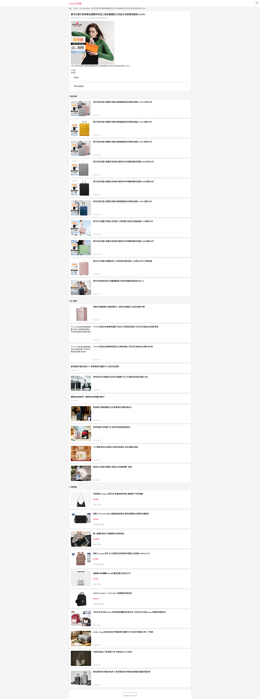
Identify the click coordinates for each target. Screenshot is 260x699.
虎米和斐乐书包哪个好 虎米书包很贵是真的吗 (111, 427)
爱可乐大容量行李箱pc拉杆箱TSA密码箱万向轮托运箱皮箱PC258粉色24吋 (123, 221)
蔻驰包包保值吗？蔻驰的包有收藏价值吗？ (88, 397)
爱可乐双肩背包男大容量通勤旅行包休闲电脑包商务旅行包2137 (118, 281)
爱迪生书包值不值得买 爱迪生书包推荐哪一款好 (112, 467)
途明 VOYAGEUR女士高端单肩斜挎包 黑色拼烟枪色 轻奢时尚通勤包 (121, 514)
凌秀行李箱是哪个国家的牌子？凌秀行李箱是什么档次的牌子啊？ (119, 307)
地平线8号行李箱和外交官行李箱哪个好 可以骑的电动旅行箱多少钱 (120, 377)
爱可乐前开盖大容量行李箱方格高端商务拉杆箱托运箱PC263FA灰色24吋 (122, 102)
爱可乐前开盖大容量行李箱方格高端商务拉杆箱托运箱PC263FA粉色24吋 (122, 142)
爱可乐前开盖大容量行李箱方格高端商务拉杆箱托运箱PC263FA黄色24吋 (122, 122)
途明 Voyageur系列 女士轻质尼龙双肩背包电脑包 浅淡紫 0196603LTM (121, 554)
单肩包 (76, 8)
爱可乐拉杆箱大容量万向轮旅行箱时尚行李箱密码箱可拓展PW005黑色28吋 (123, 182)
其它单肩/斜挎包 (85, 8)
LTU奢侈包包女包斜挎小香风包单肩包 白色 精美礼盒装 (115, 447)
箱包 (70, 8)
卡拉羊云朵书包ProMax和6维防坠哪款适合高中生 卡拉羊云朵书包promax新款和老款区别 (129, 612)
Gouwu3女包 (75, 3)
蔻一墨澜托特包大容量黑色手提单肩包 (108, 534)
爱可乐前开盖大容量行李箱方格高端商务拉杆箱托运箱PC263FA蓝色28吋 (122, 201)
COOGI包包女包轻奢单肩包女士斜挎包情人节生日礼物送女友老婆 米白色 (123, 347)
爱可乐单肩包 (79, 86)
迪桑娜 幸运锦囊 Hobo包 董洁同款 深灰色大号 (112, 573)
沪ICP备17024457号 (130, 696)
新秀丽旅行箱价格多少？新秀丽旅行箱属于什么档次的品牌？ (95, 367)
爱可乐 (76, 77)
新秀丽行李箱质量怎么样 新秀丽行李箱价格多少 (112, 407)
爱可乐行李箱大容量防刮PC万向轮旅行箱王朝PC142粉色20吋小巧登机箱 (122, 261)
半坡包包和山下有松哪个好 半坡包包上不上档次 (112, 652)
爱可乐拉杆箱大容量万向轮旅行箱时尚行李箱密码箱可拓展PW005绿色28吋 (123, 241)
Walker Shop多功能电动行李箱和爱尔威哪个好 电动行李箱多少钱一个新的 (123, 632)
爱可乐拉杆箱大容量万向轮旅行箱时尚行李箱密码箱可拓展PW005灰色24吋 (123, 162)
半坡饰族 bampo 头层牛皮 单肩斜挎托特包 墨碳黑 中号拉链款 (118, 494)
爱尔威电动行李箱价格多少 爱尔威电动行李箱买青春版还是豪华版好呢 (121, 672)
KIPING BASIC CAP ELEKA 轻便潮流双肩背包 (112, 593)
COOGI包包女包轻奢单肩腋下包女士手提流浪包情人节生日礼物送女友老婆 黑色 (125, 327)
